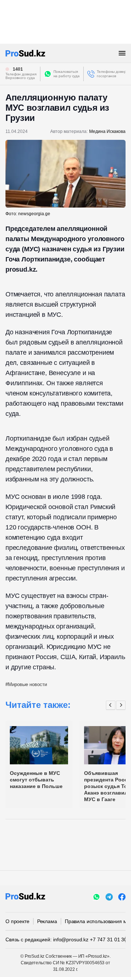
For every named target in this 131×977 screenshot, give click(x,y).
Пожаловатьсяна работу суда (66, 74)
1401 (18, 69)
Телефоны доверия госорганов (113, 74)
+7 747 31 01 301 (110, 939)
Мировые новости (27, 684)
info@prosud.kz (70, 939)
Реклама (47, 921)
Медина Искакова (107, 131)
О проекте (17, 921)
